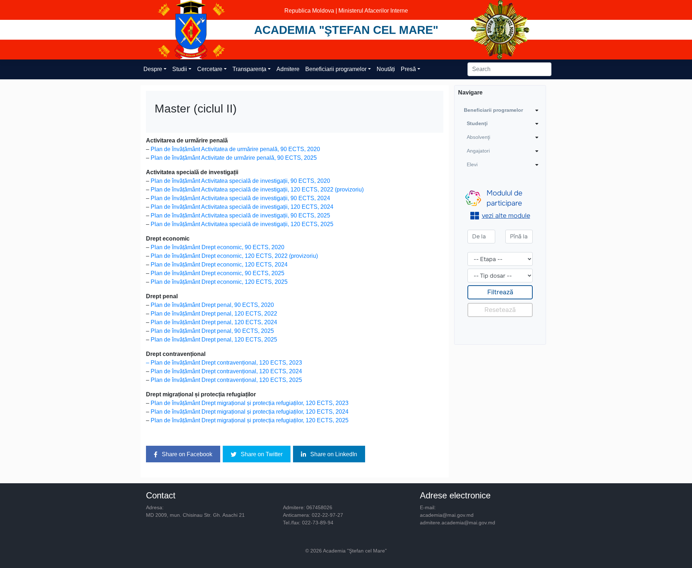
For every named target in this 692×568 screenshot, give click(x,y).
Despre (152, 69)
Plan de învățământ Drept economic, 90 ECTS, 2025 (217, 273)
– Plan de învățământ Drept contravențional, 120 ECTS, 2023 (224, 363)
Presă (408, 69)
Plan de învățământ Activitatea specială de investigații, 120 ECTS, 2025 (242, 224)
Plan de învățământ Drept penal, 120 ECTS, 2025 (214, 339)
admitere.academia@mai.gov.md (457, 522)
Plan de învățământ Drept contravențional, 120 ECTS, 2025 (226, 380)
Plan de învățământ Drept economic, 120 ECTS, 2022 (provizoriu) (234, 256)
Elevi (472, 164)
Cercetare (209, 69)
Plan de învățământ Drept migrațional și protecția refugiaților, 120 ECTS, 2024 (250, 412)
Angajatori (478, 151)
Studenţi (477, 123)
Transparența (249, 69)
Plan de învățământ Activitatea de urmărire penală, (215, 149)
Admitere (288, 69)
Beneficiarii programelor (336, 69)
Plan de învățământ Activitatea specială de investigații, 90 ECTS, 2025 (240, 215)
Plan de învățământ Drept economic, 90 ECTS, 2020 (217, 247)
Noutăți (386, 69)
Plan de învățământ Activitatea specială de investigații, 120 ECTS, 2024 (242, 207)
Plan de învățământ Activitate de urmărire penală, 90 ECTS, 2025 (234, 158)
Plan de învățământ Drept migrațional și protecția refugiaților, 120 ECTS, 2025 (250, 420)
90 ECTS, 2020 (300, 149)
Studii (179, 69)
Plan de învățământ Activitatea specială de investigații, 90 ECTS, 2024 (240, 198)
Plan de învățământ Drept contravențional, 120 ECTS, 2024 (226, 371)
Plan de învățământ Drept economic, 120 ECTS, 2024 (219, 264)
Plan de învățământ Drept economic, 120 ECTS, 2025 (219, 282)
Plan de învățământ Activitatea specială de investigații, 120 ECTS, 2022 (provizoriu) (257, 189)
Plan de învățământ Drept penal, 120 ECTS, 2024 (214, 322)
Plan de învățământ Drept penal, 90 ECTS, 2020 (212, 305)
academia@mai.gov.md (447, 515)
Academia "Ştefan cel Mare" (346, 29)
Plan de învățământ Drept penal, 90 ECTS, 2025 (212, 331)
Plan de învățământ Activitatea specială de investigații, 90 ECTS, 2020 (240, 181)
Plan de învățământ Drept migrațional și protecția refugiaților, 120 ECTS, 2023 (250, 403)
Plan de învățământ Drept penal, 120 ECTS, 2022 (214, 314)
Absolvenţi (478, 137)
